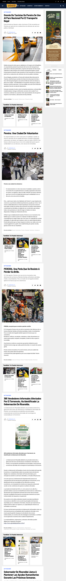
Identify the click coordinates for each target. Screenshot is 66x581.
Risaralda (27, 230)
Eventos (47, 5)
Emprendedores (20, 527)
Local (8, 1)
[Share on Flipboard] (38, 33)
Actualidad (22, 5)
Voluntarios (37, 230)
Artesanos (14, 527)
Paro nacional (15, 99)
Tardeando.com (12, 32)
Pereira (20, 99)
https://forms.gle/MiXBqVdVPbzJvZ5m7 (14, 523)
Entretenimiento (38, 5)
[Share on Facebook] (32, 33)
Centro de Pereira (16, 359)
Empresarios (28, 527)
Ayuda (13, 230)
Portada (26, 359)
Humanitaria (18, 230)
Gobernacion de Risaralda (9, 529)
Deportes (29, 5)
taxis (23, 99)
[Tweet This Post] (35, 33)
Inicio (17, 5)
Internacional (21, 1)
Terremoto (31, 230)
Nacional (14, 1)
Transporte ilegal (29, 99)
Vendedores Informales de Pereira (27, 529)
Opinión (4, 1)
